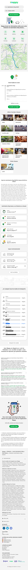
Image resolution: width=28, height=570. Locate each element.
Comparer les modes (14, 343)
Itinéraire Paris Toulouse (9, 474)
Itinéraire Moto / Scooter (7, 465)
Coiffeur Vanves (16, 488)
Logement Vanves (19, 505)
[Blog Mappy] (11, 528)
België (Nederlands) (7, 541)
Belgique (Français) (7, 539)
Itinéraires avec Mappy (6, 470)
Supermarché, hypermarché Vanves (8, 505)
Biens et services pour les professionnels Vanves (14, 493)
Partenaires (7, 550)
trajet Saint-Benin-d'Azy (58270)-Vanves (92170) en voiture (13, 376)
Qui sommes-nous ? (5, 546)
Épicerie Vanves (13, 509)
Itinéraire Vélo (15, 462)
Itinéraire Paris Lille (15, 472)
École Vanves (4, 502)
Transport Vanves (21, 489)
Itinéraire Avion (21, 465)
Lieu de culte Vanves (17, 507)
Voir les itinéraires (14, 14)
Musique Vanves (21, 501)
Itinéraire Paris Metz (15, 480)
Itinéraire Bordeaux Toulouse (13, 475)
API (2, 533)
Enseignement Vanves (7, 498)
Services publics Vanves (17, 503)
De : (12, 7)
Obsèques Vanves (13, 489)
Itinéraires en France (15, 470)
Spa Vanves (9, 510)
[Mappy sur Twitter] (7, 528)
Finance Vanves (14, 501)
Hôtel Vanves (4, 485)
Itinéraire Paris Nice (17, 474)
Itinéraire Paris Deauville (9, 471)
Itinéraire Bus (15, 465)
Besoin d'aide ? (6, 521)
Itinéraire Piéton (9, 462)
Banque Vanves (14, 498)
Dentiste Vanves (5, 496)
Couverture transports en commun (8, 556)
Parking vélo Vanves (15, 492)
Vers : (9, 10)
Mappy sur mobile (5, 534)
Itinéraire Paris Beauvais (11, 479)
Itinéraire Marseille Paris (6, 472)
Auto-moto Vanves (9, 488)
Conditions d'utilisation (6, 554)
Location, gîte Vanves (6, 490)
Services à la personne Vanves (7, 506)
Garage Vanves (18, 485)
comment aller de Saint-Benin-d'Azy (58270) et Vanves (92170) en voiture (13, 386)
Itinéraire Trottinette (6, 466)
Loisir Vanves (19, 509)
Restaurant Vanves (11, 485)
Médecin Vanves (5, 494)
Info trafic (4, 514)
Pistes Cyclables (9, 514)
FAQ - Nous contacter (6, 555)
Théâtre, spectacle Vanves (13, 496)
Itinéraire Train (14, 464)
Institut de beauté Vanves (12, 502)
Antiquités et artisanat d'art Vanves (19, 497)
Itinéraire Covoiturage (22, 464)
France (5, 538)
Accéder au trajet (14, 107)
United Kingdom (6, 542)
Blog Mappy (4, 548)
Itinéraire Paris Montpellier (10, 476)
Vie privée (13, 554)
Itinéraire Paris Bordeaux (19, 471)
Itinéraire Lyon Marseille (6, 480)
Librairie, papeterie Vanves (7, 503)
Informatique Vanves (18, 494)
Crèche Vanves (20, 502)
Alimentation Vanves (9, 507)
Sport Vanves (11, 494)
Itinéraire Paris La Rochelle (11, 478)
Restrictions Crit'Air (16, 514)
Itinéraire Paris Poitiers (20, 479)
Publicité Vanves (9, 497)
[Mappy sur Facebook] (4, 528)
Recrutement (4, 547)
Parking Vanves (13, 490)
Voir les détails (14, 272)
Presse (3, 550)
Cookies (16, 554)
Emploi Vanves (8, 501)
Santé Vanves (8, 492)
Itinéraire (4, 462)
